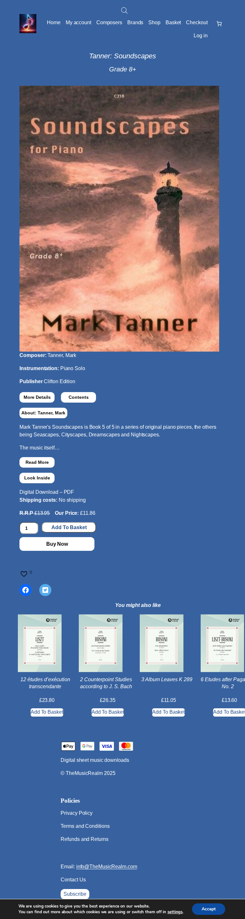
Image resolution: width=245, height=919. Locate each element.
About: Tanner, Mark (43, 412)
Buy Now (57, 544)
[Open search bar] (124, 10)
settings (174, 912)
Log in (200, 35)
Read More (37, 462)
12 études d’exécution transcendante (45, 683)
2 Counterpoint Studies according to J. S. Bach (106, 683)
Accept (209, 909)
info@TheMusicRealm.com (106, 866)
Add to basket (69, 527)
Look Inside (37, 477)
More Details (37, 397)
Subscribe (74, 894)
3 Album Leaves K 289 (166, 679)
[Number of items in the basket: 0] (219, 23)
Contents (79, 397)
